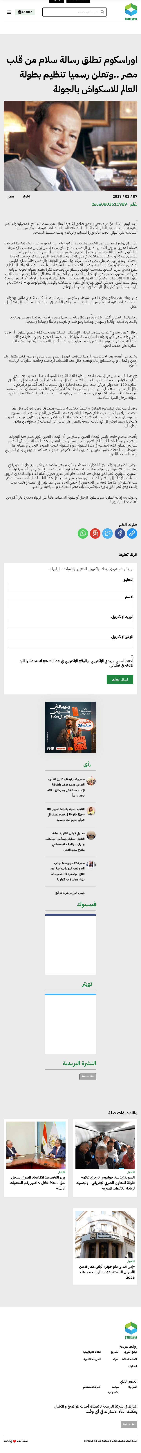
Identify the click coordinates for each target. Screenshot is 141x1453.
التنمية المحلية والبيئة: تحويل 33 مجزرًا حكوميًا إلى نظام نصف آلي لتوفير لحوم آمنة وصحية (66, 814)
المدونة (116, 1359)
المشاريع (115, 1352)
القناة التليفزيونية (92, 1352)
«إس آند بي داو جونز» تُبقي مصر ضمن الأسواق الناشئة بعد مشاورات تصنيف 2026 (107, 1272)
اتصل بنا (132, 1387)
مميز (10, 196)
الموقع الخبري (130, 1352)
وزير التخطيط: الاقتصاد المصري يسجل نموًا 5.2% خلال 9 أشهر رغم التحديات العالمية (38, 1182)
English (27, 12)
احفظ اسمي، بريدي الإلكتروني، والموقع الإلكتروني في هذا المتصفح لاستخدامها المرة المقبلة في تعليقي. (76, 663)
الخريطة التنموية (92, 1359)
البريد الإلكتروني (122, 617)
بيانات (7, 1441)
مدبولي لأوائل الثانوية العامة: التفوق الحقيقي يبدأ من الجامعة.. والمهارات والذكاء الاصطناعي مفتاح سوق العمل (65, 841)
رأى (87, 764)
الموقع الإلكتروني (122, 637)
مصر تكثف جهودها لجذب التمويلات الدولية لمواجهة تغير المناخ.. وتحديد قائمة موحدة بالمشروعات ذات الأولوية (67, 871)
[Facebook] (120, 533)
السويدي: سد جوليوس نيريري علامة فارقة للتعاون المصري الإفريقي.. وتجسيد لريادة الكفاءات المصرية (105, 1182)
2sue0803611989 (109, 204)
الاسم (129, 597)
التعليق (128, 580)
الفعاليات (132, 1366)
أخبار (26, 196)
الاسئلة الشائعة (129, 1359)
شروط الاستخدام (92, 1387)
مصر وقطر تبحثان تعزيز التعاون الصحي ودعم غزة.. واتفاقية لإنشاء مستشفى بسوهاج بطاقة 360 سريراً (66, 787)
